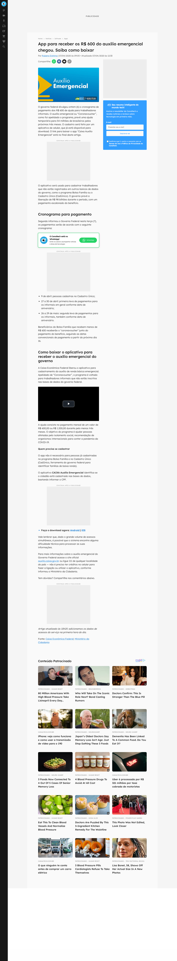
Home (40, 39)
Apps (66, 39)
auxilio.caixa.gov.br (48, 560)
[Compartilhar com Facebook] (59, 61)
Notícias (48, 39)
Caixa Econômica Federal (59, 638)
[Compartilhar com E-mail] (64, 61)
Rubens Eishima (50, 55)
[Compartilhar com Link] (69, 61)
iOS (83, 530)
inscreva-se (125, 133)
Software (58, 39)
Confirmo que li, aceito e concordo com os (126, 143)
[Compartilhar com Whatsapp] (54, 61)
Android (75, 530)
